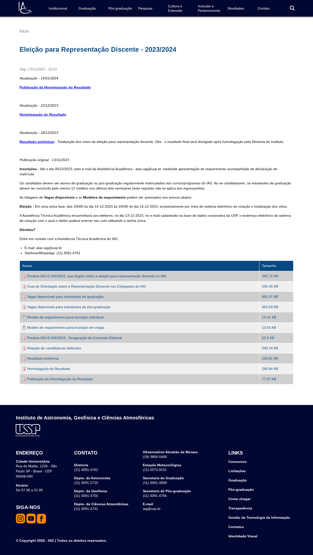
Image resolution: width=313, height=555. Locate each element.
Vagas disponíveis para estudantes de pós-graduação (69, 307)
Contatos (236, 527)
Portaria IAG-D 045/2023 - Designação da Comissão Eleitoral (74, 338)
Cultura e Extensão (175, 8)
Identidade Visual (242, 536)
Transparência (240, 508)
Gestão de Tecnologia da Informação (259, 517)
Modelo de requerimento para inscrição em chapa (65, 327)
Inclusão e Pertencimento (209, 8)
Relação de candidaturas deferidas (54, 348)
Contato (263, 8)
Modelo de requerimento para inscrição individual (65, 317)
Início (24, 31)
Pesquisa (145, 8)
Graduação (87, 8)
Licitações (237, 471)
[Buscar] (292, 8)
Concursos (237, 462)
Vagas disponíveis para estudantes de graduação (65, 297)
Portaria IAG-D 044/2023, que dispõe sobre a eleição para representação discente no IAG (97, 276)
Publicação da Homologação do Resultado (60, 379)
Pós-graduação (120, 8)
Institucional (58, 8)
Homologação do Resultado (43, 114)
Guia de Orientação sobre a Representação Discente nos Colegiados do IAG (86, 286)
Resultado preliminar (43, 358)
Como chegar (239, 499)
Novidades (236, 8)
